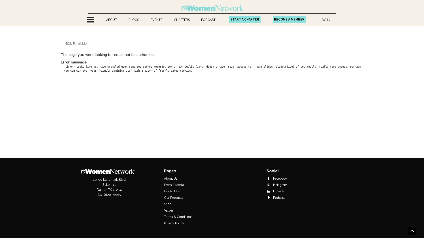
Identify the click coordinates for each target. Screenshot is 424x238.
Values (169, 210)
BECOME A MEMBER (289, 19)
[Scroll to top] (412, 231)
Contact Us (172, 191)
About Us (170, 178)
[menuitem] (111, 20)
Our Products (173, 197)
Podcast (278, 197)
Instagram (279, 185)
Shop (168, 204)
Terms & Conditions (178, 217)
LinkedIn (278, 191)
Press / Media (174, 185)
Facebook (279, 178)
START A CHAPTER (245, 19)
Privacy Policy (174, 223)
